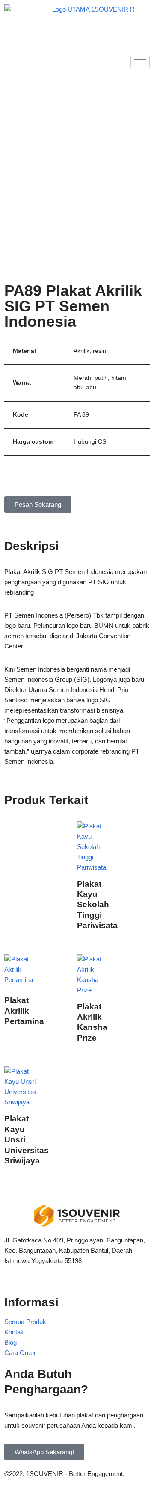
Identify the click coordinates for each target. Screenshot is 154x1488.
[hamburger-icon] (140, 62)
